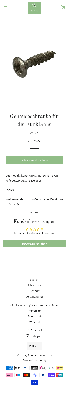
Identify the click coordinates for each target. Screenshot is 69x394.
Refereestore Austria (39, 355)
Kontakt (34, 290)
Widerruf (34, 322)
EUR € (32, 346)
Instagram (36, 336)
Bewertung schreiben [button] (34, 243)
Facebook (36, 330)
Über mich (34, 285)
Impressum (35, 310)
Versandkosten (35, 296)
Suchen (34, 279)
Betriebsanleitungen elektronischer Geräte (34, 305)
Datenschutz (34, 316)
